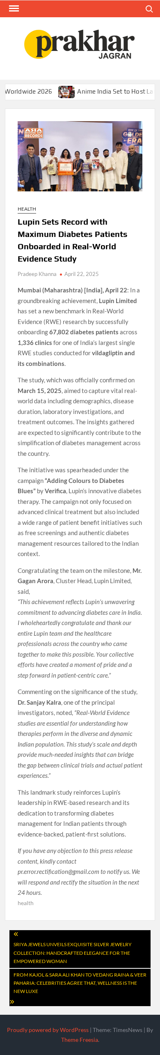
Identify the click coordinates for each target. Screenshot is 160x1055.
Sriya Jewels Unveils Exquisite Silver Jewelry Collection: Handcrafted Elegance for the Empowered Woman (73, 952)
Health (27, 209)
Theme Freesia (79, 1039)
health (26, 902)
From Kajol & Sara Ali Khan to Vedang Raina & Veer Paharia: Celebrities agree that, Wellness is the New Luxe (80, 983)
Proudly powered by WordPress (48, 1029)
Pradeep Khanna (37, 274)
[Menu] (13, 8)
